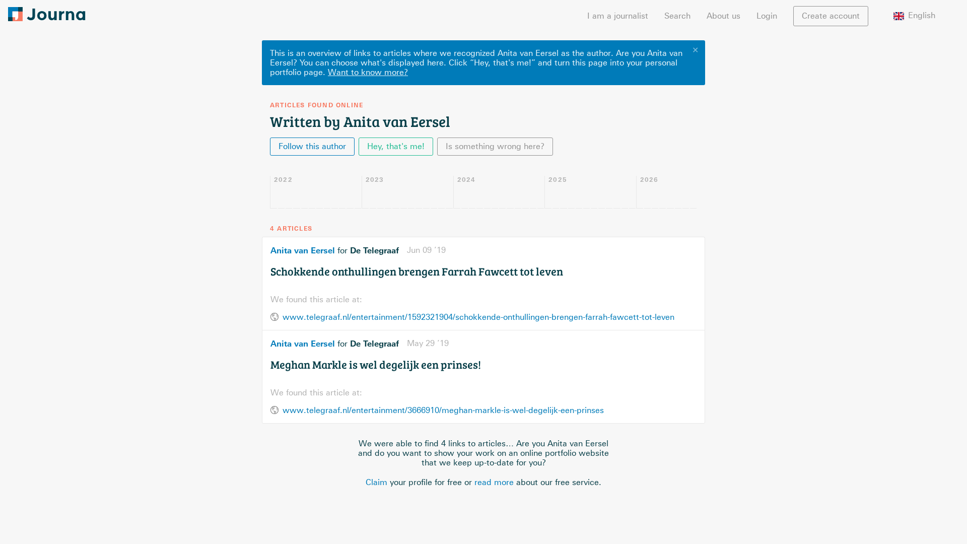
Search (677, 16)
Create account (831, 16)
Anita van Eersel (302, 250)
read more (494, 482)
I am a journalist (617, 16)
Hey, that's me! (396, 146)
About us (723, 16)
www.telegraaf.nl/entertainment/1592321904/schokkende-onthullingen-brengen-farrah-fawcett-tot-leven (478, 317)
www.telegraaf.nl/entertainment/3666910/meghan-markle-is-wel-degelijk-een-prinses (443, 410)
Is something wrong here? (495, 146)
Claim (376, 482)
